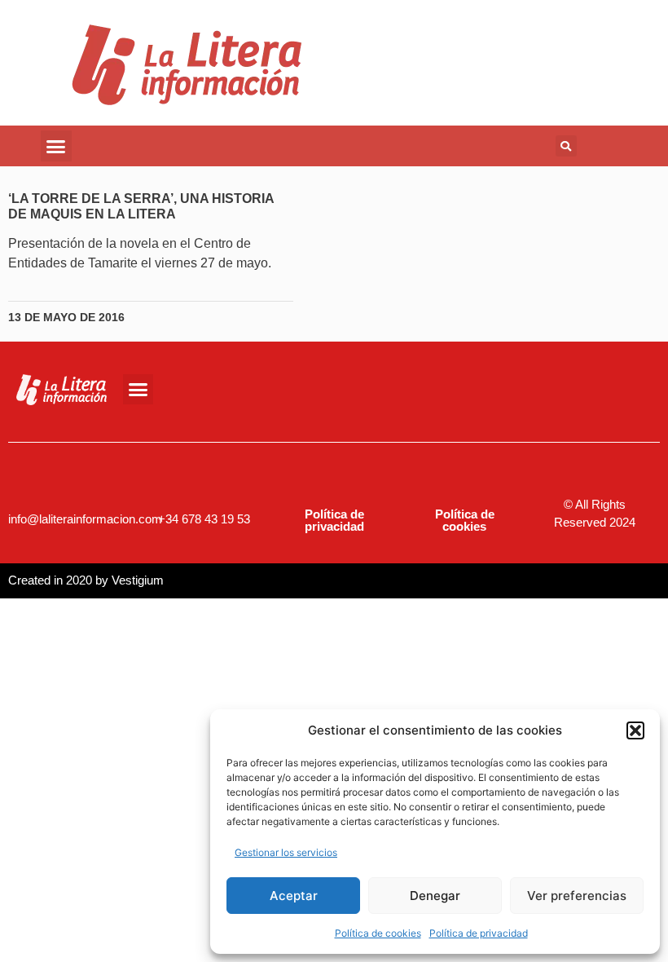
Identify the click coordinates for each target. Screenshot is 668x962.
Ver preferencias (576, 895)
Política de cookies (378, 933)
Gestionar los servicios (286, 852)
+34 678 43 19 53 (204, 519)
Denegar (435, 895)
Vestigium (138, 580)
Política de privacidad (478, 933)
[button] (635, 730)
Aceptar (294, 895)
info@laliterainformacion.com (85, 519)
